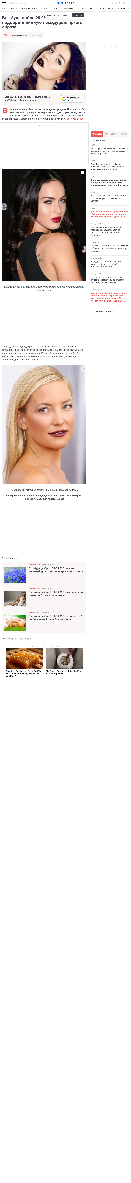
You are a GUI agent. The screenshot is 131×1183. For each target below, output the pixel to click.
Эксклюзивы (87, 9)
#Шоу (10, 639)
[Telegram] (112, 3)
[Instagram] (124, 3)
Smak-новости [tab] (111, 134)
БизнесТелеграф (107, 9)
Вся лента (96, 140)
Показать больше (105, 311)
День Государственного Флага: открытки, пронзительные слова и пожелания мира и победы (107, 167)
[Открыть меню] (4, 3)
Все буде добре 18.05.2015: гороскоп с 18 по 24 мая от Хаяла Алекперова (56, 617)
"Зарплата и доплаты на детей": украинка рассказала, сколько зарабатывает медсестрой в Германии (107, 231)
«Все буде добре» (75, 119)
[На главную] (65, 3)
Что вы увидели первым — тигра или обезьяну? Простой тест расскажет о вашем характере (109, 151)
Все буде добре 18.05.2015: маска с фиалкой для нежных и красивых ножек (56, 570)
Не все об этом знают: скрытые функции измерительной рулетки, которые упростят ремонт (108, 280)
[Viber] (108, 3)
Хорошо (78, 15)
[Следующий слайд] (128, 8)
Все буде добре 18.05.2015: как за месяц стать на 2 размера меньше (56, 593)
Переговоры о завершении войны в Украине (26, 9)
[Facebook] (104, 3)
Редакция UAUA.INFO (19, 35)
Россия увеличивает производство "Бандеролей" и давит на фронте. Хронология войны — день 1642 (109, 214)
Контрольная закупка (65, 9)
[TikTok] (128, 3)
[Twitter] (120, 3)
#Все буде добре (23, 639)
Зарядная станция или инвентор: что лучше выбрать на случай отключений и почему (109, 264)
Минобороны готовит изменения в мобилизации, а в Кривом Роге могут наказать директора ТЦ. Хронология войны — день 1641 (109, 297)
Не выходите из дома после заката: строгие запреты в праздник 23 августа (109, 198)
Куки (64, 15)
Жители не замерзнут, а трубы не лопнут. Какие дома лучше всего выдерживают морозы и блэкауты (109, 182)
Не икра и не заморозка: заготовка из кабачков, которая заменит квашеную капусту (109, 248)
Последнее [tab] (97, 134)
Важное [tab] (124, 134)
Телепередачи (34, 564)
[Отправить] (32, 3)
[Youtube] (116, 3)
